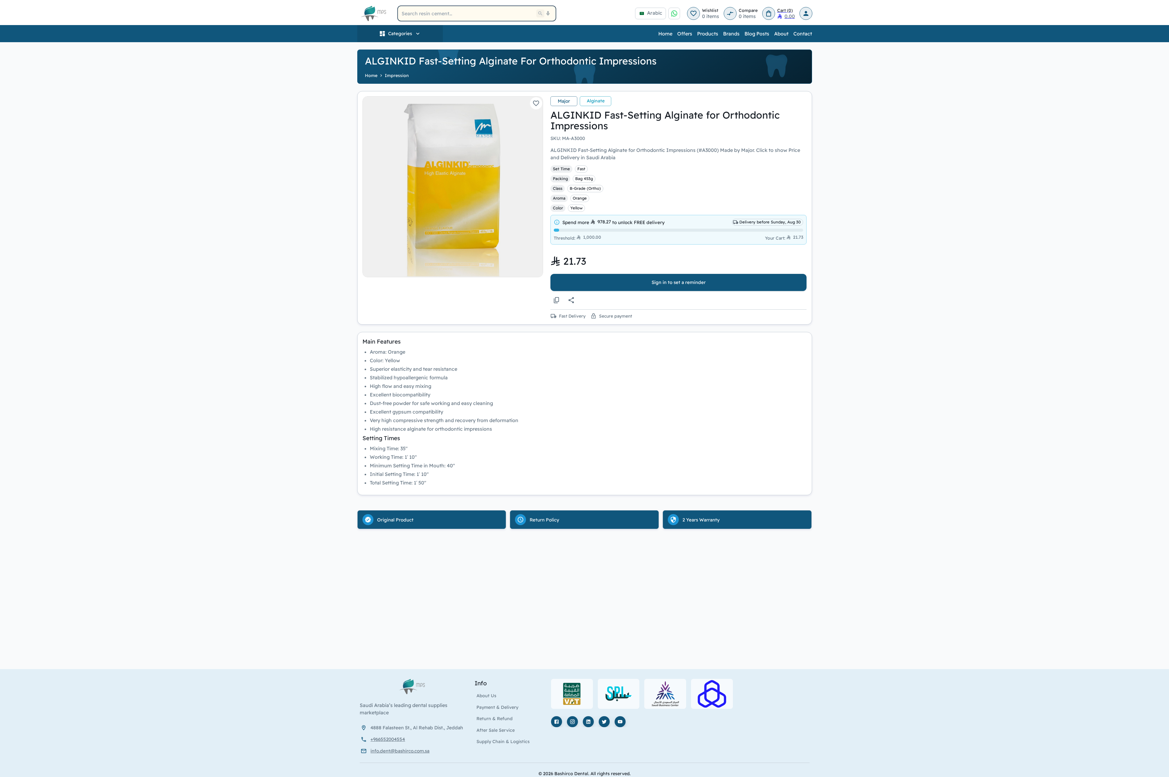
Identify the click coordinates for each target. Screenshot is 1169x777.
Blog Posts (756, 34)
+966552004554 (387, 739)
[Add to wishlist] (536, 103)
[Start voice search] (548, 13)
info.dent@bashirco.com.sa (399, 751)
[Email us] (364, 751)
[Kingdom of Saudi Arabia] (364, 727)
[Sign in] (806, 13)
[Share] (571, 300)
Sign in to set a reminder (679, 282)
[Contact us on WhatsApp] (674, 13)
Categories (400, 33)
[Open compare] (730, 13)
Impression (397, 75)
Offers (684, 34)
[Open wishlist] (693, 13)
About (781, 34)
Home (665, 34)
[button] (453, 187)
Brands (731, 34)
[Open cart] (769, 13)
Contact (802, 34)
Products (707, 34)
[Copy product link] (556, 300)
